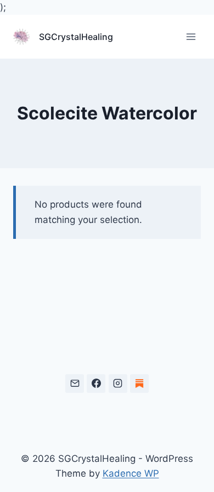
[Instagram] (118, 383)
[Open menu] (191, 36)
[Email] (74, 383)
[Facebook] (96, 383)
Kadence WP (131, 473)
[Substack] (139, 383)
